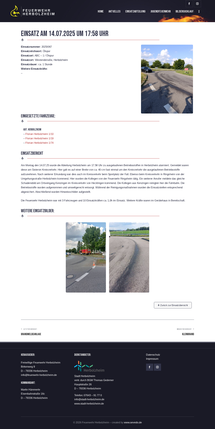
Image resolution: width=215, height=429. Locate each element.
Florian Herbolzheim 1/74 (39, 142)
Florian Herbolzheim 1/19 (39, 138)
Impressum (152, 358)
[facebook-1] (189, 3)
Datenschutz (153, 354)
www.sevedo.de (133, 422)
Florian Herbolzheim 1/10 (39, 134)
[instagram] (197, 3)
